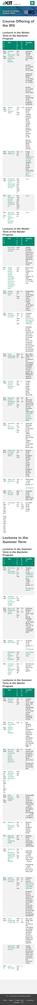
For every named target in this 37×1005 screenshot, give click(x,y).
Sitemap (16, 1002)
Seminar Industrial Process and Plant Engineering (11, 776)
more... (28, 212)
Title (9, 42)
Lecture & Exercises (18, 656)
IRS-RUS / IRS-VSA (4, 55)
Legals (11, 1000)
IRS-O (4, 268)
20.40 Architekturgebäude (30, 587)
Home (5, 1000)
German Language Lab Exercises (18, 185)
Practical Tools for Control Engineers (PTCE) (11, 384)
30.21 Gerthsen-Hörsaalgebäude (30, 575)
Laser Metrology (11, 967)
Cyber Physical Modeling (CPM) (11, 797)
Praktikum (18, 355)
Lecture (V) (18, 153)
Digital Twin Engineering (11, 481)
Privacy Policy (19, 1000)
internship (18, 598)
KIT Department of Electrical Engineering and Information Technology (4, 517)
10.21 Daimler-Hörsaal (30, 158)
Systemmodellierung (11, 152)
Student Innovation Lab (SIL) (11, 315)
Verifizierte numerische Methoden (11, 426)
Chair (4, 45)
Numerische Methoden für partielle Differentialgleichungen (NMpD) (11, 855)
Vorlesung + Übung (18, 402)
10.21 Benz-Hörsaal (28, 174)
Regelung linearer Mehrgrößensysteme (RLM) (11, 401)
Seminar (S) (18, 492)
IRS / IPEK (4, 215)
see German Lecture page (30, 653)
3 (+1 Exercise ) (22, 506)
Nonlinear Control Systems (11, 700)
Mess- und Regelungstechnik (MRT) (11, 610)
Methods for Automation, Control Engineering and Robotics (11, 56)
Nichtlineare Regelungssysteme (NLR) (11, 826)
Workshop (18, 214)
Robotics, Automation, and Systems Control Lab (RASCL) (11, 728)
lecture (18, 796)
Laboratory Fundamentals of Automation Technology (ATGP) (11, 183)
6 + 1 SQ (22, 355)
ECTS (21, 45)
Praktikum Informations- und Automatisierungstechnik (11, 601)
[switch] (24, 3)
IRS (4, 196)
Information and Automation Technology (11, 570)
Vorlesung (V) (18, 701)
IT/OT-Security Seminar (10, 492)
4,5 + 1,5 (22, 399)
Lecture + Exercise (18, 111)
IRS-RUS (4, 292)
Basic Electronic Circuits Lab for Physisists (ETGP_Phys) (11, 201)
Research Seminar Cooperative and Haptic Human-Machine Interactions (11, 756)
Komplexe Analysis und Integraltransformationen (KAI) (11, 669)
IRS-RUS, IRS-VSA (4, 726)
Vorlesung (18, 53)
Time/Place (29, 43)
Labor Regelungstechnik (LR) (11, 355)
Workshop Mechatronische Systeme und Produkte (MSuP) (11, 218)
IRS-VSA (4, 152)
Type (17, 45)
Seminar (18, 248)
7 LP (22, 107)
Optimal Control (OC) (10, 293)
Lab (18, 722)
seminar (18, 750)
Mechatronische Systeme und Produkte (11, 655)
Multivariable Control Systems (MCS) (30, 415)
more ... (28, 179)
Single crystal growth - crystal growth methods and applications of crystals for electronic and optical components (11, 278)
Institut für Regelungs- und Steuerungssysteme (4, 782)
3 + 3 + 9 (22, 315)
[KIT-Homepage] (7, 3)
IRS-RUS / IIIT (4, 109)
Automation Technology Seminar (11, 249)
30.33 (27, 281)
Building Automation (11, 641)
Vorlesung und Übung (18, 668)
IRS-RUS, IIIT (4, 610)
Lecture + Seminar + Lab (18, 318)
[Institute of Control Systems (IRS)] (29, 12)
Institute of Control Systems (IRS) (18, 4)
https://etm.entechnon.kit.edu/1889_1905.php (30, 321)
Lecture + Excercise (18, 572)
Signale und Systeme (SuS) (10, 110)
